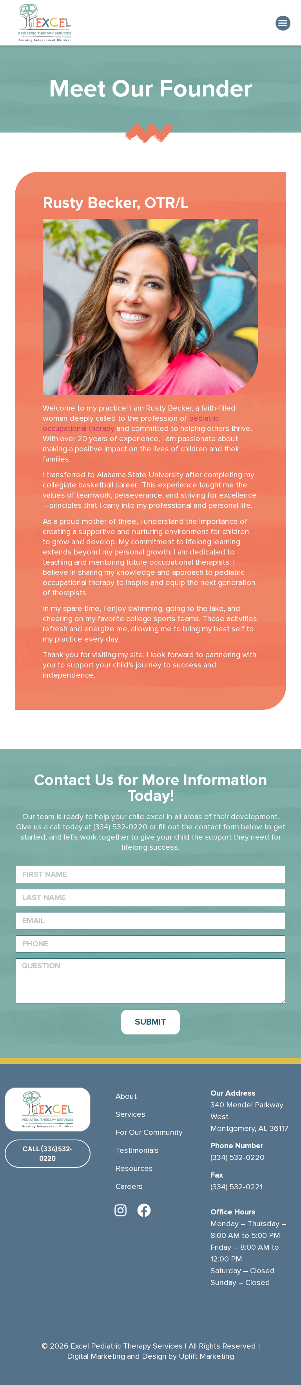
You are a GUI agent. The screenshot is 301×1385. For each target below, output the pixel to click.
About (126, 1096)
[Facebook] (144, 1210)
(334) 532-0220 (120, 827)
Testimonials (137, 1150)
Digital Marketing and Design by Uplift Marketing (150, 1356)
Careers (129, 1186)
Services (130, 1114)
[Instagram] (120, 1210)
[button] (283, 23)
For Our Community (149, 1132)
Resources (134, 1168)
